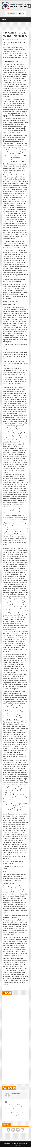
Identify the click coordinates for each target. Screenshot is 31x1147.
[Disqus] (15, 1018)
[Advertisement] (15, 25)
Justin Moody (8, 39)
